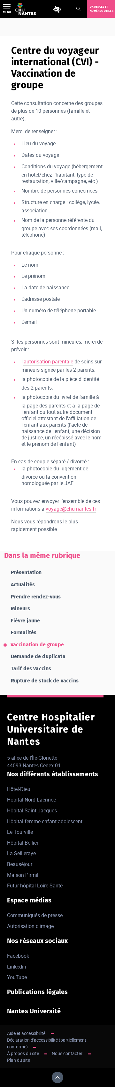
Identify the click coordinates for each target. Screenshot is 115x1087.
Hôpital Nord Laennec (31, 799)
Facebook (18, 955)
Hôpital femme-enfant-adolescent (44, 821)
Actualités (23, 585)
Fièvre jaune (25, 621)
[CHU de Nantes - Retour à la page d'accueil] (25, 9)
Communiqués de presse (35, 915)
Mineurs (20, 608)
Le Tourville (20, 831)
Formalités (24, 632)
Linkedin (16, 966)
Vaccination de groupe (37, 645)
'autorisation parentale (48, 361)
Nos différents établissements (52, 774)
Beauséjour (19, 864)
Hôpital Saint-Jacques (32, 810)
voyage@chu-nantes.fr (71, 508)
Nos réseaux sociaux (37, 941)
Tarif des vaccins (31, 668)
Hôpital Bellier (22, 842)
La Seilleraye (21, 853)
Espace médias (29, 900)
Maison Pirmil (22, 874)
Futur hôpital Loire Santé (35, 885)
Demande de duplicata (38, 656)
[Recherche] (78, 9)
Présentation (26, 572)
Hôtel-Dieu (18, 789)
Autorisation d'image (30, 926)
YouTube (17, 977)
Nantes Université (34, 1011)
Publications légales (37, 992)
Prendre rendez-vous (36, 597)
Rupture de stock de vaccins (45, 681)
